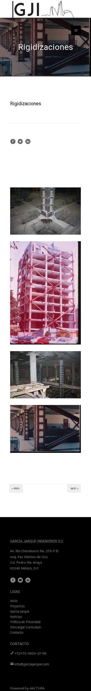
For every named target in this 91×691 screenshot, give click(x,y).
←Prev (15, 488)
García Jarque (19, 611)
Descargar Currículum (25, 627)
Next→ (74, 488)
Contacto (16, 632)
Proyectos (17, 606)
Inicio (14, 601)
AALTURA (37, 688)
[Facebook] (12, 142)
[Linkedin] (27, 142)
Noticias (16, 617)
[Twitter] (20, 142)
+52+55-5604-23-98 (30, 653)
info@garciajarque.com (31, 664)
